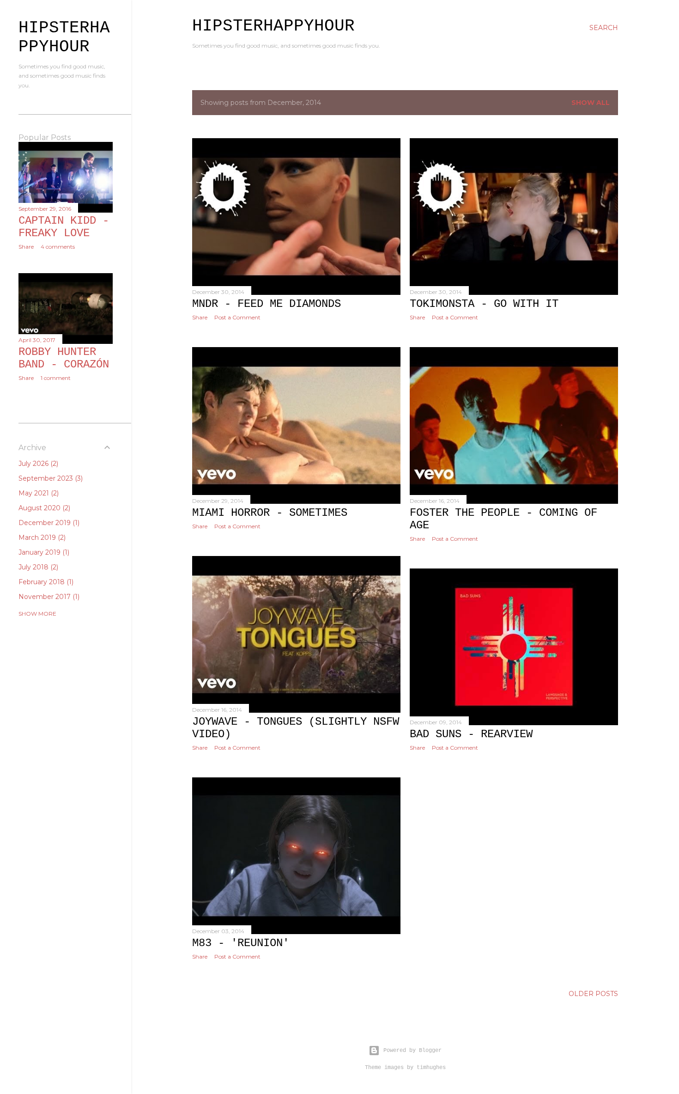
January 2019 (42, 552)
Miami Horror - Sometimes (269, 513)
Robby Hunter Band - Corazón (63, 358)
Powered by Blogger (412, 1050)
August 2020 (43, 508)
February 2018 (45, 582)
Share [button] (199, 317)
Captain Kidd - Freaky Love (63, 226)
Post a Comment (237, 317)
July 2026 (37, 463)
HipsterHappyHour (273, 26)
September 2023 (49, 478)
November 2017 (48, 597)
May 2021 (37, 493)
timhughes (431, 1067)
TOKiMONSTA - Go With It (484, 304)
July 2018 (37, 567)
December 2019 (48, 523)
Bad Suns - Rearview (471, 734)
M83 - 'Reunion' (240, 943)
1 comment (56, 377)
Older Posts (593, 994)
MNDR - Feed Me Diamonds (266, 304)
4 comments (58, 246)
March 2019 (41, 537)
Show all (590, 102)
